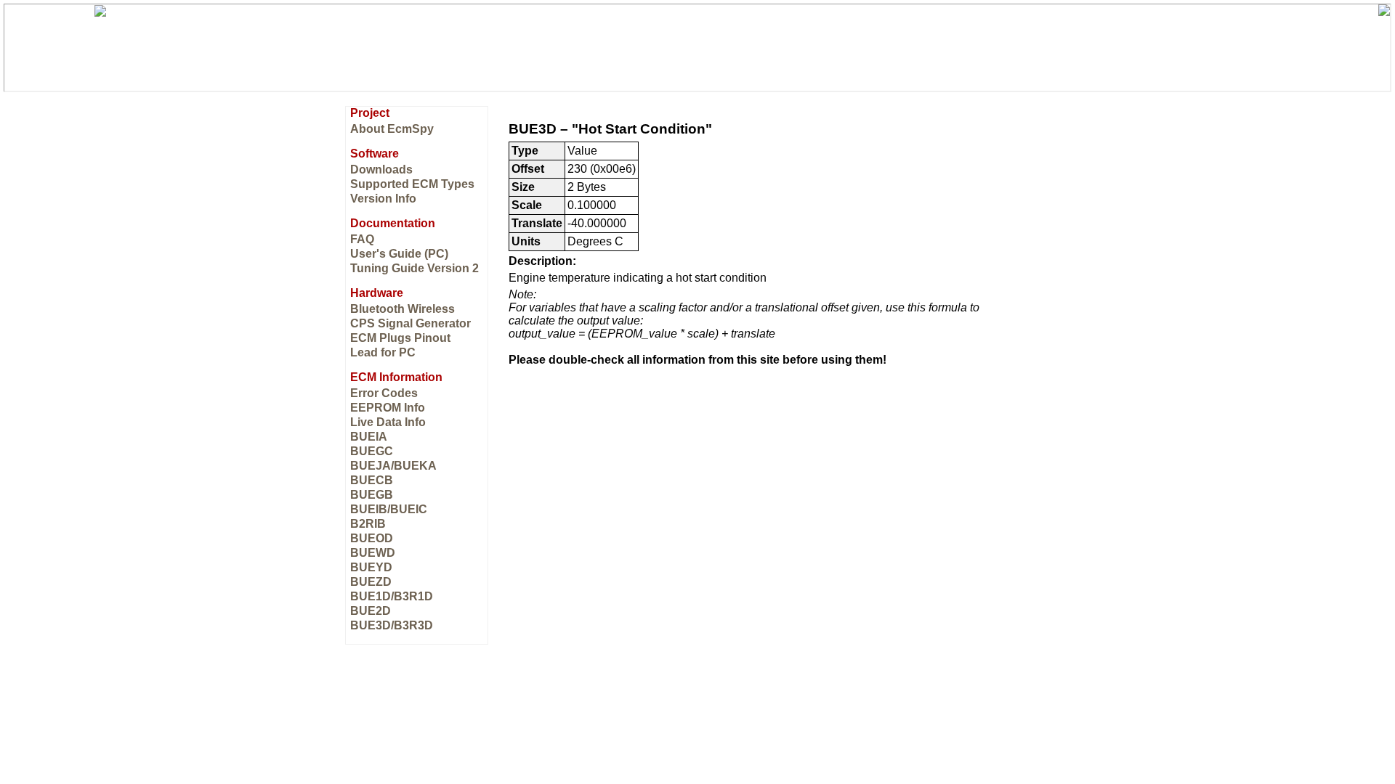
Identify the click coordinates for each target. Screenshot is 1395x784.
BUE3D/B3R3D (391, 625)
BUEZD (371, 582)
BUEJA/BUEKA (393, 466)
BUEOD (371, 538)
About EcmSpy (392, 129)
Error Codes (384, 393)
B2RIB (368, 524)
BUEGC (371, 451)
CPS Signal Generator (410, 323)
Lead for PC (383, 352)
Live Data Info (388, 422)
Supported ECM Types (412, 184)
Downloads (381, 169)
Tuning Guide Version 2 (414, 268)
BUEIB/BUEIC (388, 509)
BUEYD (371, 567)
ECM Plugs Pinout (400, 338)
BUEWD (372, 553)
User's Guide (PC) (399, 254)
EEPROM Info (387, 407)
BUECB (371, 480)
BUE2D (370, 611)
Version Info (383, 198)
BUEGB (371, 495)
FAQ (362, 239)
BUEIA (368, 436)
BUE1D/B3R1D (391, 596)
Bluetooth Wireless (402, 309)
